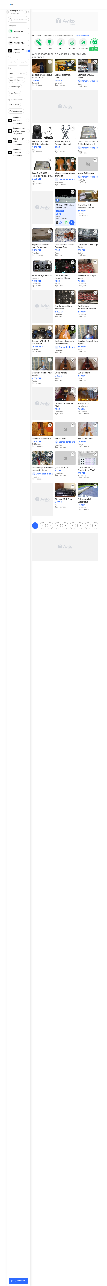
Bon (11, 80)
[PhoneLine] (72, 222)
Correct (20, 80)
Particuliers (14, 104)
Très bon (21, 73)
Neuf (12, 73)
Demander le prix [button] (89, 81)
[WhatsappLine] (66, 222)
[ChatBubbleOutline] (60, 222)
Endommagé (15, 87)
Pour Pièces (15, 93)
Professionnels (16, 111)
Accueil (38, 36)
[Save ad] (50, 62)
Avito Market (47, 36)
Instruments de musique (64, 36)
